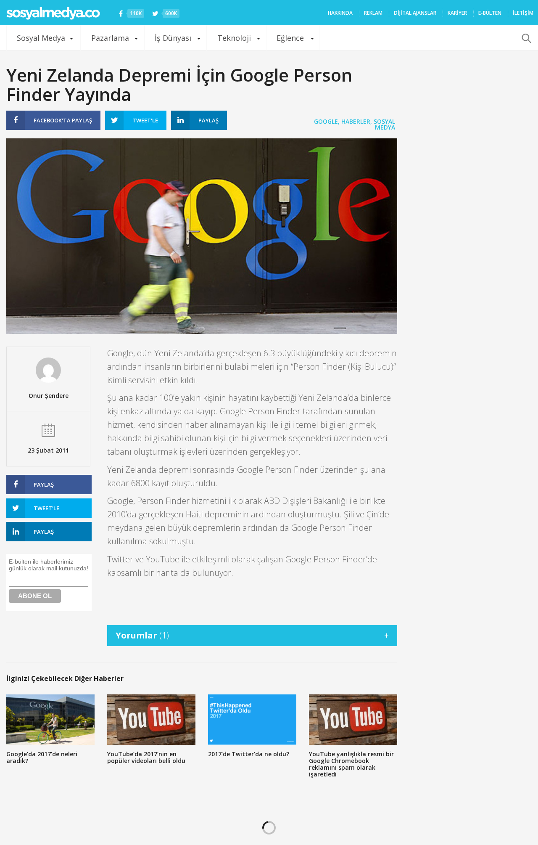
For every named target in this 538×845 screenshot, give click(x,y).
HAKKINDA (340, 12)
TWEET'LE (145, 120)
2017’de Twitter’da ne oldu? (248, 754)
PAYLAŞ (63, 120)
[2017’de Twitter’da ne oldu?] (252, 719)
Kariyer (457, 12)
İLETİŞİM (523, 12)
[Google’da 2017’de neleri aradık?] (50, 719)
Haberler (355, 121)
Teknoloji (234, 38)
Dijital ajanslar (415, 12)
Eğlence (290, 38)
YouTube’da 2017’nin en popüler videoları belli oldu (146, 757)
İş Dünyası (173, 38)
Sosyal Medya (41, 38)
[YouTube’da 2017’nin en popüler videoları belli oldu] (151, 719)
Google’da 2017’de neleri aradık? (41, 757)
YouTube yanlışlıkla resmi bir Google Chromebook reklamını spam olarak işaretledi (351, 764)
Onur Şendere (49, 396)
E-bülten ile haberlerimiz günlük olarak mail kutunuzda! (48, 565)
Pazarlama (110, 38)
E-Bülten (489, 12)
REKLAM (373, 12)
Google (326, 121)
